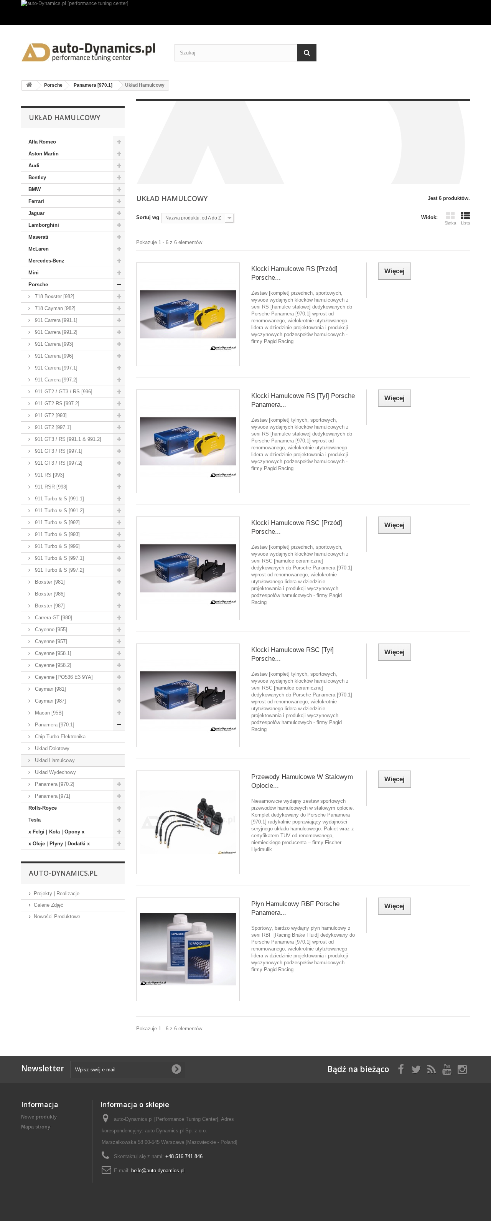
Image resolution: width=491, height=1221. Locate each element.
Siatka (450, 223)
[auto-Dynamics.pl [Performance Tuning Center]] (92, 50)
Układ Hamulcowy (54, 760)
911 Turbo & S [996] (56, 546)
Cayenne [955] (50, 629)
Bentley (37, 177)
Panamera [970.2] (53, 784)
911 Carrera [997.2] (55, 380)
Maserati (38, 237)
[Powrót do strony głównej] (29, 85)
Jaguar (36, 213)
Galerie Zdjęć (48, 905)
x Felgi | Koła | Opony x (56, 832)
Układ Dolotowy (51, 748)
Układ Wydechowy (54, 772)
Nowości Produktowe (57, 916)
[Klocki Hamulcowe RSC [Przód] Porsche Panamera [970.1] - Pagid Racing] (188, 568)
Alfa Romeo (42, 142)
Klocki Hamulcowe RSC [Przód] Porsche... (296, 527)
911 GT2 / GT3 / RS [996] (62, 391)
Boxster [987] (49, 606)
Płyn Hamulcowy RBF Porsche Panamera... (295, 908)
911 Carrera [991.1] (55, 320)
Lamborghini (43, 225)
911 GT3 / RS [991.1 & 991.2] (67, 439)
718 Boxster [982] (53, 296)
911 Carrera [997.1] (55, 368)
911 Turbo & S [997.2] (58, 570)
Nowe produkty (39, 1117)
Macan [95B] (48, 713)
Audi (34, 165)
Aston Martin (43, 154)
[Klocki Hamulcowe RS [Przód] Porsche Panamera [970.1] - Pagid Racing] (188, 314)
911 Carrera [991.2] (55, 332)
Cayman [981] (49, 689)
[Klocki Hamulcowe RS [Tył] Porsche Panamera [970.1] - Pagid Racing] (188, 441)
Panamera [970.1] (53, 725)
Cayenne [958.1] (52, 653)
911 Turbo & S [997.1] (58, 558)
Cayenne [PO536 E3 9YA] (63, 677)
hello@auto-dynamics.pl (158, 1170)
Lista (465, 223)
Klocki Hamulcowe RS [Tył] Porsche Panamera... (303, 400)
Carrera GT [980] (52, 617)
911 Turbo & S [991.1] (58, 499)
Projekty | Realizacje (56, 893)
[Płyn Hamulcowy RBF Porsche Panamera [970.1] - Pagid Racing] (188, 949)
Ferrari (36, 201)
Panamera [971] (51, 796)
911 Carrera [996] (53, 356)
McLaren (38, 249)
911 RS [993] (48, 475)
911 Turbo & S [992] (56, 522)
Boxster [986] (49, 594)
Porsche (38, 284)
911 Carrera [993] (53, 344)
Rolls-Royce (42, 808)
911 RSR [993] (50, 487)
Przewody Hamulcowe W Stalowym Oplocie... (302, 781)
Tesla (34, 820)
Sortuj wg (147, 217)
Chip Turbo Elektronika (59, 736)
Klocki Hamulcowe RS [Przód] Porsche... (294, 273)
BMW (34, 189)
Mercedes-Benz (46, 261)
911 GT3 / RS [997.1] (57, 451)
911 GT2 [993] (50, 415)
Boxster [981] (49, 582)
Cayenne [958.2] (52, 665)
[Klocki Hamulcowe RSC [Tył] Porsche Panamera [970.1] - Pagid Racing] (188, 695)
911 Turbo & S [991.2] (58, 510)
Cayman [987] (49, 701)
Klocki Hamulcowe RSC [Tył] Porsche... (292, 654)
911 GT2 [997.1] (52, 427)
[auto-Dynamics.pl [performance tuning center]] (245, 12)
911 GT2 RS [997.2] (56, 403)
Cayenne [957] (50, 641)
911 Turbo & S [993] (56, 534)
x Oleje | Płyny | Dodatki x (59, 843)
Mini (33, 273)
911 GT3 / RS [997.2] (57, 463)
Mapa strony (35, 1127)
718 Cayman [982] (54, 308)
